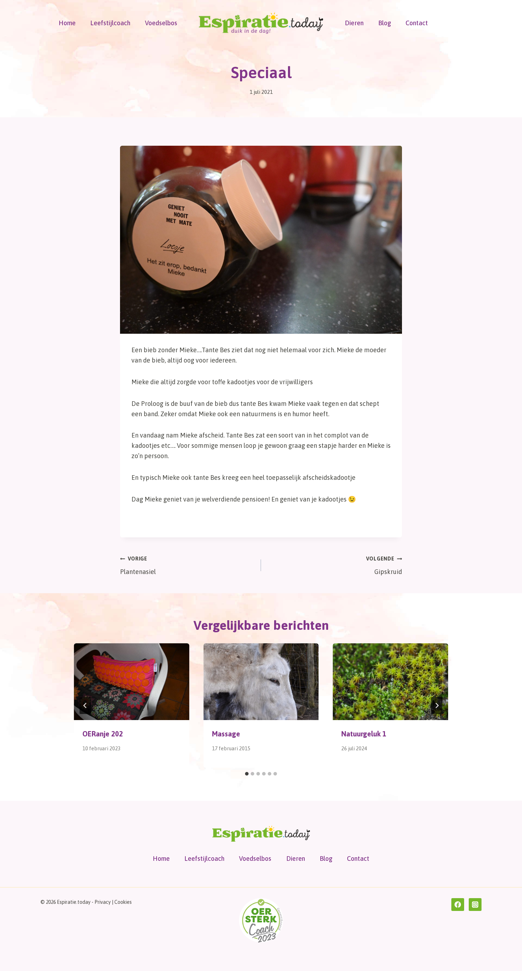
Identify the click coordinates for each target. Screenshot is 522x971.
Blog (384, 23)
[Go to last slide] (85, 705)
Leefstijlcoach (110, 23)
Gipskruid (384, 565)
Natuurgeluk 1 (363, 734)
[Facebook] (457, 904)
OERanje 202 (102, 734)
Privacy (102, 902)
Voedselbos (161, 23)
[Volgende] (436, 705)
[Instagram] (475, 904)
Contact (417, 23)
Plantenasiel (138, 565)
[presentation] (131, 681)
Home (67, 23)
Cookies (123, 902)
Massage (226, 734)
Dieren (354, 23)
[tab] (247, 774)
